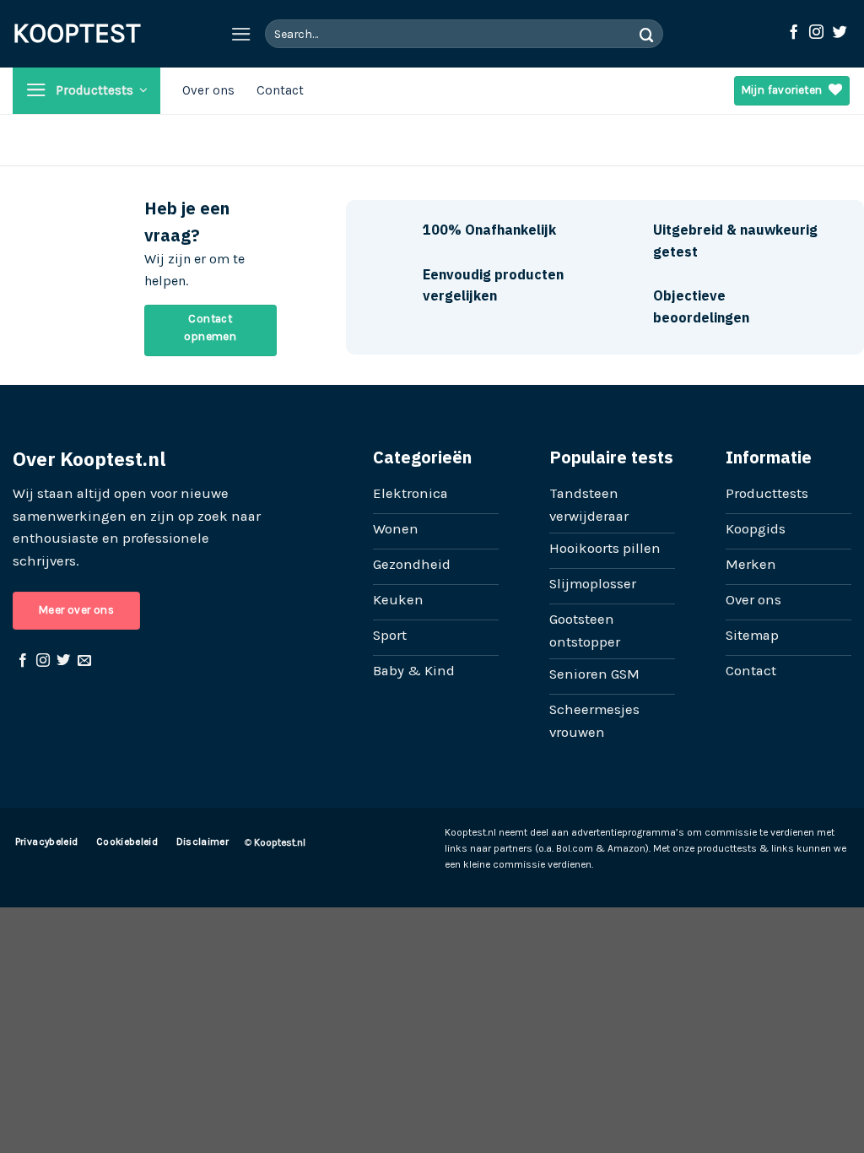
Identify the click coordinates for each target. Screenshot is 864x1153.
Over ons (208, 90)
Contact (280, 90)
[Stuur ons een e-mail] (84, 661)
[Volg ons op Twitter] (840, 32)
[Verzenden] (647, 33)
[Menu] (241, 34)
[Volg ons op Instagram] (816, 32)
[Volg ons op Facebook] (793, 32)
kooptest (51, 33)
